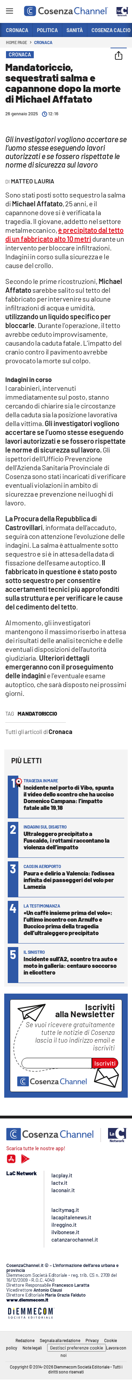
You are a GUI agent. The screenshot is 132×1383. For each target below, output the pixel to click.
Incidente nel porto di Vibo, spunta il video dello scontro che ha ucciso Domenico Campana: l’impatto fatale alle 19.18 (69, 797)
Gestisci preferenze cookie (76, 1348)
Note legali (32, 1347)
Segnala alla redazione (60, 1340)
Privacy (92, 1340)
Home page (16, 42)
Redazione (24, 1340)
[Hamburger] (9, 12)
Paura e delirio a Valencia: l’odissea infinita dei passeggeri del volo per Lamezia (69, 879)
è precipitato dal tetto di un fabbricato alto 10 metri (64, 234)
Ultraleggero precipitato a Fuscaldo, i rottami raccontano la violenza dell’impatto (66, 840)
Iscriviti (105, 1063)
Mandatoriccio (37, 713)
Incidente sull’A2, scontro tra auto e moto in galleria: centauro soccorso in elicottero (70, 965)
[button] (119, 56)
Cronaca (43, 42)
